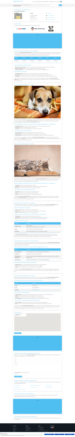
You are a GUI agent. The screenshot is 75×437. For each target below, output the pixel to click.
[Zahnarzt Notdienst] (21, 28)
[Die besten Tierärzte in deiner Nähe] (37, 28)
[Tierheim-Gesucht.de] (18, 1)
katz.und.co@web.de (50, 15)
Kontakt (58, 1)
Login (56, 1)
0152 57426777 (49, 13)
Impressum (14, 429)
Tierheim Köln (27, 429)
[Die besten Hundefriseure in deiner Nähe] (51, 29)
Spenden (36, 1)
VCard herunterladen (50, 19)
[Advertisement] (37, 41)
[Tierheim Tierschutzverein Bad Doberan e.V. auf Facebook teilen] (36, 19)
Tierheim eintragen (51, 1)
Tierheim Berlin (28, 427)
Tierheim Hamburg (28, 428)
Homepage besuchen (51, 17)
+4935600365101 (41, 429)
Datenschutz (15, 428)
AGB (13, 427)
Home (33, 1)
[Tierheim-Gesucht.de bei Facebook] (61, 2)
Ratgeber (39, 1)
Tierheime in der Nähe (45, 1)
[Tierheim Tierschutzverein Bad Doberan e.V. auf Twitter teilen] (37, 19)
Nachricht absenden (18, 376)
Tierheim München (28, 430)
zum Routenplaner (17, 333)
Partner (14, 430)
